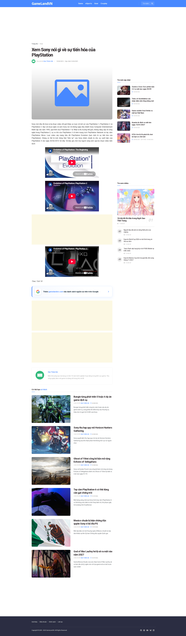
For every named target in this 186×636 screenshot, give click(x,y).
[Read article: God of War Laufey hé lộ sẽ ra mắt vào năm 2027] (51, 564)
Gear (96, 3)
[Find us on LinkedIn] (153, 630)
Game (80, 3)
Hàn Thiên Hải (48, 61)
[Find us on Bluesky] (150, 630)
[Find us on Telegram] (144, 630)
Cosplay (104, 3)
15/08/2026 (94, 465)
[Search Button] (152, 3)
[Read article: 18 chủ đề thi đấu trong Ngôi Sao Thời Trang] (135, 202)
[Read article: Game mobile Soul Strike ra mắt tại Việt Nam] (123, 114)
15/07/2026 (94, 558)
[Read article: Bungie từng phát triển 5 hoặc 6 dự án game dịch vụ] (51, 409)
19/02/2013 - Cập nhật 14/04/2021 (67, 61)
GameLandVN (42, 3)
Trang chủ (35, 44)
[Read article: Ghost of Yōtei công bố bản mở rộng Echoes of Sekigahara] (51, 471)
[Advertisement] (93, 25)
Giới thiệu (34, 622)
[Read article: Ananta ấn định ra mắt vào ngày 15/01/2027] (123, 126)
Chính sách (52, 622)
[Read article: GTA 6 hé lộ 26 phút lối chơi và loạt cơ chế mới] (123, 138)
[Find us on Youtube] (147, 630)
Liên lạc (60, 622)
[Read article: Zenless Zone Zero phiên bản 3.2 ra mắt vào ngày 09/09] (123, 90)
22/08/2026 (94, 434)
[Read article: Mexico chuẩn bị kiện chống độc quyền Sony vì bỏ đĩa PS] (51, 533)
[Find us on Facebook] (141, 630)
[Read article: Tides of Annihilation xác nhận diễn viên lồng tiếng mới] (123, 102)
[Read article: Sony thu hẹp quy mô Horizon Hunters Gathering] (51, 440)
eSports (88, 3)
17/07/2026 (94, 527)
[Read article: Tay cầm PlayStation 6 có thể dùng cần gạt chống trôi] (51, 502)
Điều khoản (43, 622)
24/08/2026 (94, 403)
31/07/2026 (94, 496)
